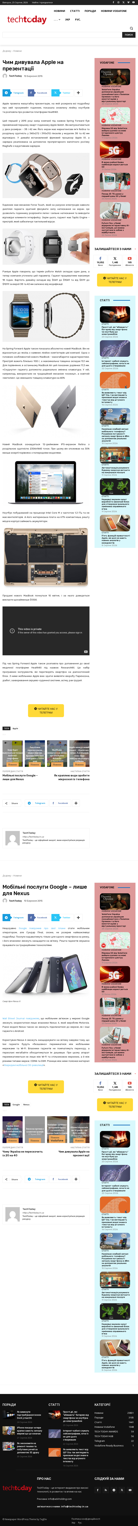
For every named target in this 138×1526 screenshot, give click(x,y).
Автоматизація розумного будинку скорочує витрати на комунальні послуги (116, 470)
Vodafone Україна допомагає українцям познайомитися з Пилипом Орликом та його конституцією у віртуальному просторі (115, 95)
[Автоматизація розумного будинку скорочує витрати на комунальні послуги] (115, 455)
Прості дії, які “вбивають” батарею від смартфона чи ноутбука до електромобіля (115, 331)
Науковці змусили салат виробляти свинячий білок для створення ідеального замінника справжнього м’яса (115, 504)
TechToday (15, 76)
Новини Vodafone (111, 86)
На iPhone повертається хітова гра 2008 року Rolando (57, 754)
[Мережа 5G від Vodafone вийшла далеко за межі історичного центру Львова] (115, 115)
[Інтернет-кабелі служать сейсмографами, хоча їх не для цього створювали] (115, 348)
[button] (131, 28)
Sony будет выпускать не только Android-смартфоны (13, 754)
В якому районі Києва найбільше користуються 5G (115, 164)
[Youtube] (133, 3)
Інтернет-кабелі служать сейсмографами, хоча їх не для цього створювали (115, 363)
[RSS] (106, 1490)
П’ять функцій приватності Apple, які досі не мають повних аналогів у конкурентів (116, 539)
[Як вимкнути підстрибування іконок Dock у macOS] (9, 1414)
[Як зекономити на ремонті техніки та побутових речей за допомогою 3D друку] (9, 1446)
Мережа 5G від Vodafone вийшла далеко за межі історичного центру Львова (114, 132)
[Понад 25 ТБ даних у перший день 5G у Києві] (115, 181)
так (100, 257)
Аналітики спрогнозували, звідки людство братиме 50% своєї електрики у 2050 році (35, 754)
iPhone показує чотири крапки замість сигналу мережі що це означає (29, 1430)
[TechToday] (5, 76)
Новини (17, 50)
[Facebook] (113, 3)
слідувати (115, 257)
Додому (7, 50)
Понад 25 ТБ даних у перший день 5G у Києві (114, 195)
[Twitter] (123, 3)
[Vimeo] (128, 3)
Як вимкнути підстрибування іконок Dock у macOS (29, 1415)
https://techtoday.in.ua (33, 837)
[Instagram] (118, 3)
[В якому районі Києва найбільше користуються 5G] (115, 149)
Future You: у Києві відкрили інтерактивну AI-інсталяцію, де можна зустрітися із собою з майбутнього (116, 228)
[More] (78, 92)
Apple (15, 728)
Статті (105, 324)
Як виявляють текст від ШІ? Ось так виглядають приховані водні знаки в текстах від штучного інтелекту (114, 397)
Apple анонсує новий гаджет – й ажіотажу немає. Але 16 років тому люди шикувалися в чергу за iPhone (79, 754)
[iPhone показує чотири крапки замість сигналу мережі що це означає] (9, 1430)
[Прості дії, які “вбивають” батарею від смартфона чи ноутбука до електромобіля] (115, 314)
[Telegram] (114, 1490)
